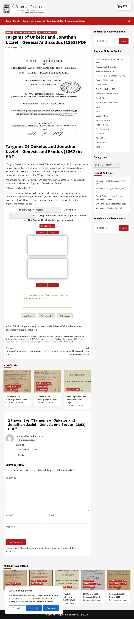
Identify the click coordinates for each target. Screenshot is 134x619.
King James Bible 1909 (106, 71)
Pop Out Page (47, 226)
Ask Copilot (28, 315)
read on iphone (37, 342)
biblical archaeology (45, 336)
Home (8, 21)
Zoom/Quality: (26, 209)
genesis (25, 336)
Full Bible (100, 133)
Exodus (58, 339)
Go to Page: (70, 209)
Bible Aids (18, 33)
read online (49, 339)
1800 (39, 33)
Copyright (40, 21)
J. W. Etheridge (38, 339)
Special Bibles (102, 124)
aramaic (81, 339)
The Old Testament (65, 342)
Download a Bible (55, 21)
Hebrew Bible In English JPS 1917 (111, 75)
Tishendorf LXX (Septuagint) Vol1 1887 (111, 190)
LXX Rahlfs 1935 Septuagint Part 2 (111, 203)
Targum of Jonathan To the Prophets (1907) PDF (26, 351)
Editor (20, 48)
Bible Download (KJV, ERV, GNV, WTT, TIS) (110, 61)
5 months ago (12, 403)
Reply (21, 454)
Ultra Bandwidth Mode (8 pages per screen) (49, 220)
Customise (17, 608)
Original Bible (41, 386)
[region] (34, 600)
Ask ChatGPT (47, 315)
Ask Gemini (65, 315)
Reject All (34, 608)
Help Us (17, 21)
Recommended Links (75, 21)
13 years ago (12, 48)
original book (67, 339)
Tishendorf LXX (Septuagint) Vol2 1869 (111, 182)
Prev (41, 232)
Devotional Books (49, 33)
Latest (98, 107)
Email (52, 515)
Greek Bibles (101, 98)
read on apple (15, 336)
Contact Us (28, 21)
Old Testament (29, 33)
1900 (98, 147)
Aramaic (9, 33)
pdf (30, 339)
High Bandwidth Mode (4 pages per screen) (63, 215)
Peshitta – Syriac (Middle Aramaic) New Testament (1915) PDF (70, 351)
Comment (11, 477)
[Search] (128, 20)
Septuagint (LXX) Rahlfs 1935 (109, 208)
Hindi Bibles (101, 84)
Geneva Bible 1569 (104, 80)
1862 (75, 339)
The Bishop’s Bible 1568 (106, 102)
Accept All (51, 608)
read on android (24, 342)
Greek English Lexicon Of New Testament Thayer (76, 399)
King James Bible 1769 (106, 67)
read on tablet (50, 342)
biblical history (11, 342)
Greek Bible (16, 386)
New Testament (103, 120)
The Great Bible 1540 (105, 89)
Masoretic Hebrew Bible (107, 93)
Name (9, 515)
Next (53, 232)
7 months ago (116, 600)
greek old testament (19, 339)
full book (32, 336)
